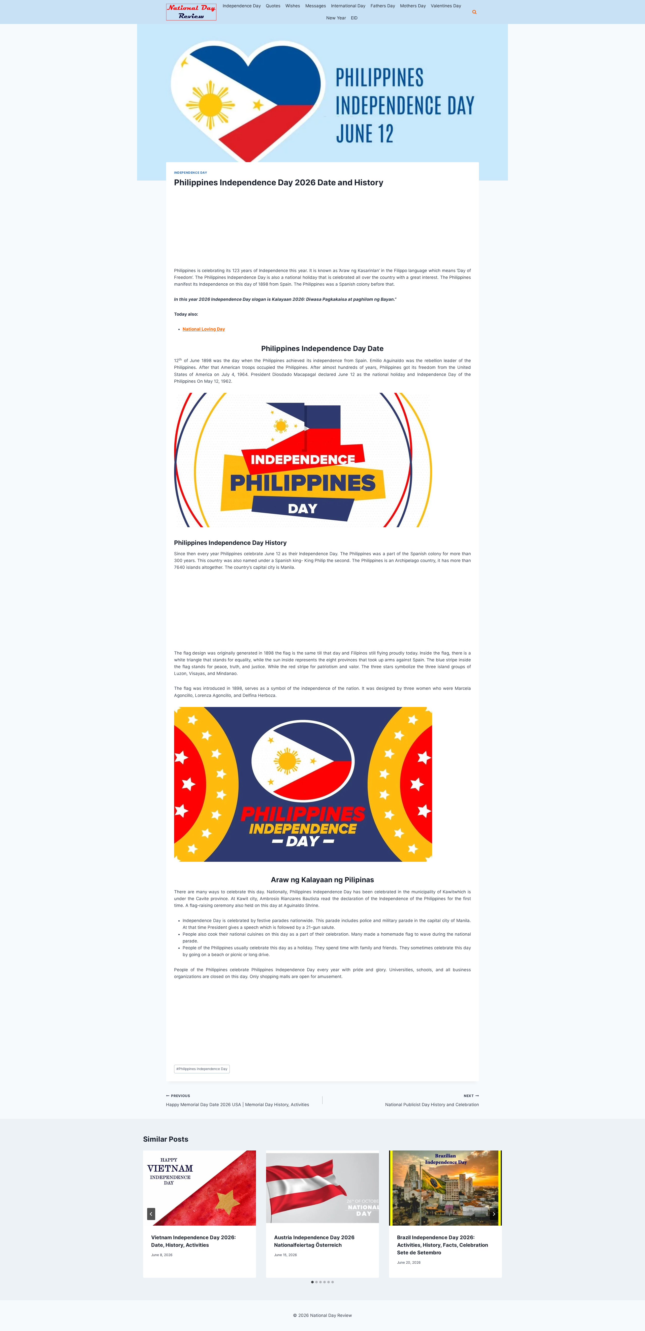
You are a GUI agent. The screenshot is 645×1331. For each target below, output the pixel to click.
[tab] (312, 1282)
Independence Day (242, 5)
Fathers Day (383, 5)
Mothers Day (413, 5)
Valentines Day (446, 5)
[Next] (494, 1214)
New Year (336, 17)
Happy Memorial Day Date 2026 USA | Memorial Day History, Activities (237, 1100)
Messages (315, 5)
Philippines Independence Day (202, 1069)
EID (354, 17)
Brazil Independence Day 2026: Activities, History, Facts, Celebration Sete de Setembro (442, 1245)
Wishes (292, 5)
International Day (348, 5)
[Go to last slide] (151, 1214)
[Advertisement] (322, 232)
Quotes (273, 5)
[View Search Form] (474, 12)
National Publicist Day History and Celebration (432, 1100)
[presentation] (199, 1188)
